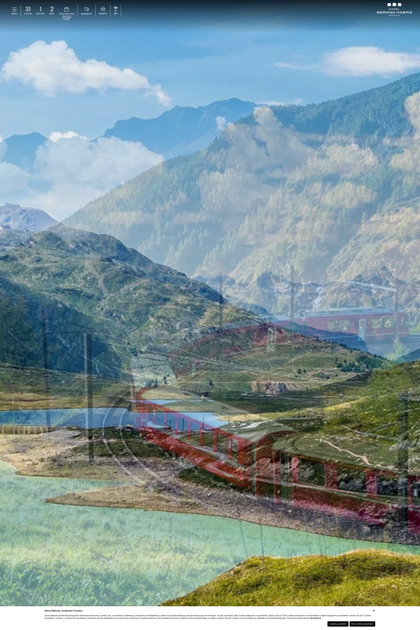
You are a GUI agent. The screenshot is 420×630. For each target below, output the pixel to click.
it (115, 10)
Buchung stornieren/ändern (66, 17)
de (115, 7)
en (115, 13)
